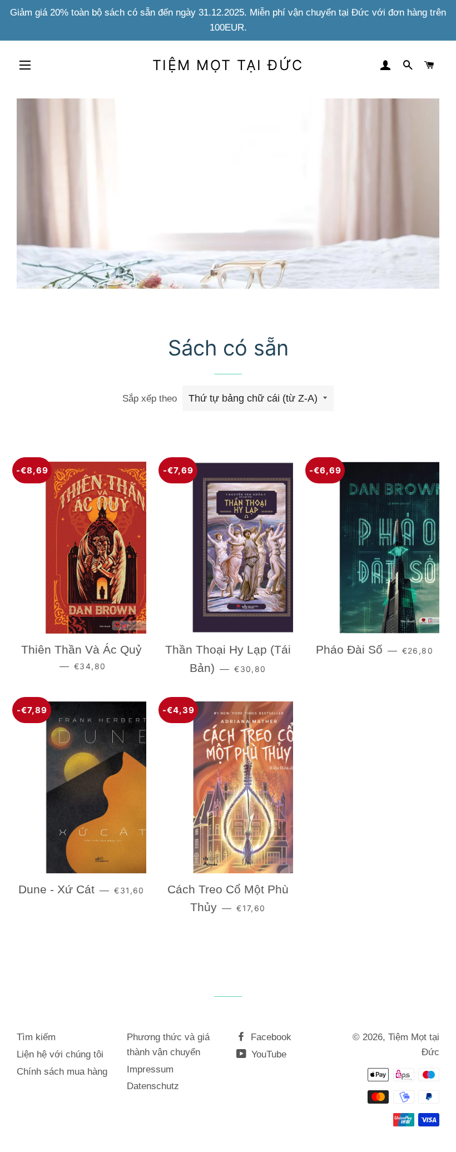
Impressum (150, 1069)
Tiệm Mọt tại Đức (228, 65)
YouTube (267, 1054)
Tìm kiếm (36, 1037)
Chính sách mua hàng (62, 1071)
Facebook (269, 1037)
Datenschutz (153, 1086)
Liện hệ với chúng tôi (60, 1054)
